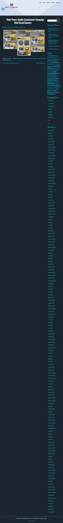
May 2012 (50, 459)
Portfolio (48, 2)
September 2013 (52, 428)
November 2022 (51, 177)
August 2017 (51, 350)
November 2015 (51, 400)
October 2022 (51, 180)
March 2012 (50, 461)
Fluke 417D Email (41, 63)
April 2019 (50, 294)
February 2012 (51, 464)
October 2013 (51, 425)
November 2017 (51, 342)
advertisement (50, 55)
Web (49, 120)
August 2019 (51, 283)
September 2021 (52, 213)
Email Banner (56, 69)
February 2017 (51, 367)
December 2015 (51, 397)
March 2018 (50, 330)
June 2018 (50, 322)
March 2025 (50, 138)
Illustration (50, 78)
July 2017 (50, 353)
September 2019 (52, 280)
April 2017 (50, 361)
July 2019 (50, 286)
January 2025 (51, 144)
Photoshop (9, 58)
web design (50, 94)
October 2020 (51, 244)
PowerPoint (50, 117)
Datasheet (55, 68)
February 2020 (51, 266)
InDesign (50, 80)
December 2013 (51, 420)
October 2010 (51, 495)
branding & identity (52, 60)
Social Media (57, 86)
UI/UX (57, 88)
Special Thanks (31, 520)
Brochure (49, 62)
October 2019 (51, 278)
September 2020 (52, 247)
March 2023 (50, 166)
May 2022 (50, 194)
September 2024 (52, 155)
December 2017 (51, 339)
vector (49, 90)
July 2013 (50, 431)
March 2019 (50, 297)
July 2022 (50, 188)
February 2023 (51, 169)
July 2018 (50, 319)
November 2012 (51, 450)
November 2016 (51, 375)
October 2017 (51, 344)
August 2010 (51, 500)
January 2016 (51, 395)
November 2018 (51, 308)
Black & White (56, 59)
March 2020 (50, 264)
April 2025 (50, 135)
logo (59, 81)
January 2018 (51, 336)
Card (59, 62)
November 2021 (51, 211)
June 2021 (50, 222)
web (52, 90)
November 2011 (51, 473)
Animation (56, 57)
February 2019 (51, 300)
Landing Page (54, 81)
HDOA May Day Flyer (53, 46)
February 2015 (51, 408)
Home (40, 2)
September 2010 (52, 498)
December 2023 (51, 158)
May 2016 (50, 386)
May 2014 (50, 411)
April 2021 (50, 227)
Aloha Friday (50, 57)
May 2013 (50, 434)
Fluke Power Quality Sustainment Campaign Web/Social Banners (25, 21)
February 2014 (51, 414)
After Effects (57, 55)
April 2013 (50, 436)
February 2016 (51, 392)
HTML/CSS (55, 76)
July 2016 (50, 383)
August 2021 (51, 216)
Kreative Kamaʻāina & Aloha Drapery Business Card (53, 30)
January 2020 (51, 269)
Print (52, 85)
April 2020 (50, 261)
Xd (55, 93)
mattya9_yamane (21, 27)
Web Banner (8, 60)
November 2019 (51, 275)
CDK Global (50, 64)
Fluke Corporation (33, 58)
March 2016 (50, 389)
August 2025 (51, 130)
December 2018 (51, 305)
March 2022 (50, 200)
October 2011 (51, 475)
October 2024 (51, 152)
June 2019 (50, 289)
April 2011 (50, 481)
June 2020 (50, 255)
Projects (58, 2)
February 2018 (51, 333)
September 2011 (51, 478)
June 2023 (50, 161)
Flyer (58, 73)
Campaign (18, 58)
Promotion (57, 85)
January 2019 (51, 303)
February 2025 (51, 141)
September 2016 (52, 378)
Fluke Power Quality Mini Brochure (11, 63)
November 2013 (51, 422)
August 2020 (51, 250)
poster (48, 85)
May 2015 (50, 406)
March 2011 (50, 484)
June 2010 (50, 503)
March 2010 (50, 509)
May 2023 (50, 163)
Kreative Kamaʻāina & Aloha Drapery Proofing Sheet (53, 36)
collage (54, 64)
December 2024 (51, 147)
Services (53, 2)
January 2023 (51, 172)
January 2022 (51, 205)
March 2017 (50, 364)
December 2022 (51, 174)
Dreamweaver (51, 106)
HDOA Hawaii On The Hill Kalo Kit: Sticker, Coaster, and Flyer (53, 42)
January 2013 (51, 445)
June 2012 (50, 456)
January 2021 (51, 236)
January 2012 (51, 467)
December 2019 (51, 272)
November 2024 (51, 149)
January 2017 (51, 369)
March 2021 (50, 230)
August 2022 (51, 186)
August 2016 (51, 381)
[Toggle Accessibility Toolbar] (2, 8)
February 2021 (51, 233)
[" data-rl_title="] (10, 35)
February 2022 (51, 202)
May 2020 (50, 258)
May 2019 (50, 291)
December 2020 (51, 239)
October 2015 (51, 403)
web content (55, 92)
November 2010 (51, 492)
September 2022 (52, 183)
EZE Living (49, 71)
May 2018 (50, 325)
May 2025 (50, 133)
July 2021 (50, 219)
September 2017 (52, 347)
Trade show (49, 88)
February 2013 (51, 442)
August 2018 (51, 317)
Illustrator (56, 78)
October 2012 (51, 453)
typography (54, 88)
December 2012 (51, 447)
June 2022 (50, 191)
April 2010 (50, 506)
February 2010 (51, 511)
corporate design (25, 58)
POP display (57, 83)
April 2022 (50, 197)
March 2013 (50, 439)
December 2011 (51, 470)
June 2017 (50, 356)
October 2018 (51, 311)
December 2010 (51, 489)
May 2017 (50, 358)
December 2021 (51, 208)
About (44, 2)
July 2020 (50, 252)
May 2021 (50, 225)
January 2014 (51, 417)
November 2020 (51, 241)
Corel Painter (51, 103)
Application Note (50, 59)
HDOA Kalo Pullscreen (53, 48)
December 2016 (51, 372)
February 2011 (51, 486)
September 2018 (52, 314)
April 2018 (50, 328)
